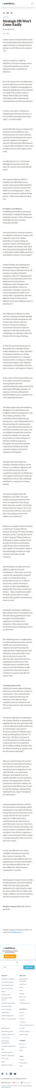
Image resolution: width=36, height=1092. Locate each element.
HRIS (2, 1049)
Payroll (3, 991)
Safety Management (7, 1016)
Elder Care (22, 997)
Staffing (21, 993)
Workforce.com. (16, 932)
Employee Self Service (8, 1034)
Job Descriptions (24, 1031)
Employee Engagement (8, 1046)
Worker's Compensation (8, 1019)
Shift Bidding (5, 1012)
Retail (21, 990)
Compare (22, 1022)
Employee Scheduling (8, 979)
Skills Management (7, 1031)
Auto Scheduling (6, 1009)
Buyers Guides (23, 1034)
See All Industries (24, 1003)
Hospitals (22, 1000)
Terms (21, 1066)
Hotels (21, 987)
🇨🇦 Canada (16, 1082)
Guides (21, 1016)
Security (22, 1028)
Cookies (21, 1060)
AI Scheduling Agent (7, 982)
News (21, 1050)
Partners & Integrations (26, 1025)
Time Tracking (5, 1038)
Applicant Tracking (7, 1065)
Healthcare (22, 984)
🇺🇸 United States (6, 1082)
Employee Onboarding (8, 1003)
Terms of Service (4, 1087)
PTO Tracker (5, 1058)
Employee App (5, 995)
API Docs (22, 1019)
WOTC (3, 1062)
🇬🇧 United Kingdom (26, 1082)
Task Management (7, 1052)
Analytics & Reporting (7, 1055)
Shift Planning (5, 1028)
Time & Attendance (7, 985)
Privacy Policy (23, 1063)
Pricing (21, 1012)
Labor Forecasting (6, 988)
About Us (22, 1044)
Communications (6, 1006)
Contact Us (22, 1047)
